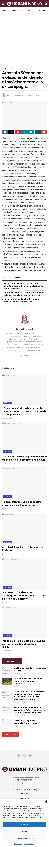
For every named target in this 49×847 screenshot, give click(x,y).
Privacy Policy (29, 844)
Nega (24, 831)
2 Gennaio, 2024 (33, 95)
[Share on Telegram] (31, 132)
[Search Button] (46, 3)
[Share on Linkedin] (24, 132)
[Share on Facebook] (5, 132)
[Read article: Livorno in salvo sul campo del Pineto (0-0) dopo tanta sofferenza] (7, 681)
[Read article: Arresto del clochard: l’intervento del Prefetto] (24, 528)
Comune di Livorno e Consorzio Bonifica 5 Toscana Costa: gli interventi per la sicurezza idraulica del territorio (29, 695)
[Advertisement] (24, 39)
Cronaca (11, 68)
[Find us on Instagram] (24, 756)
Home (4, 10)
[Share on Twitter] (11, 132)
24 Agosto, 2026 (8, 508)
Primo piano (18, 10)
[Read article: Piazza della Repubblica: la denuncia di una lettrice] (7, 723)
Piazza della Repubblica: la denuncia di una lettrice (26, 721)
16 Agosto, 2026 (8, 554)
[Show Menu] (3, 3)
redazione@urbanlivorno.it (24, 783)
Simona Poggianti (16, 95)
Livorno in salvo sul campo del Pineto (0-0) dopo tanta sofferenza (28, 681)
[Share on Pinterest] (18, 132)
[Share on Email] (44, 132)
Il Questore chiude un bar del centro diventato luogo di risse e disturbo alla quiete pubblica (23, 286)
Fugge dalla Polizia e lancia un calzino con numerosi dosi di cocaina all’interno (23, 644)
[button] (45, 801)
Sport (31, 10)
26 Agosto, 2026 (8, 463)
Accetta (24, 824)
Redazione (24, 798)
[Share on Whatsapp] (38, 132)
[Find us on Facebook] (19, 756)
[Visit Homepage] (24, 3)
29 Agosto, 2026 (8, 418)
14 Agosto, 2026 (8, 602)
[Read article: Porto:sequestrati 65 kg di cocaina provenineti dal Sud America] (24, 483)
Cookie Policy (18, 844)
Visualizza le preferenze (24, 838)
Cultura (42, 10)
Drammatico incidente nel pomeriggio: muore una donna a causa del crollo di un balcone (24, 595)
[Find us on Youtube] (30, 756)
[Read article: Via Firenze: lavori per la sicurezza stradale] (7, 670)
